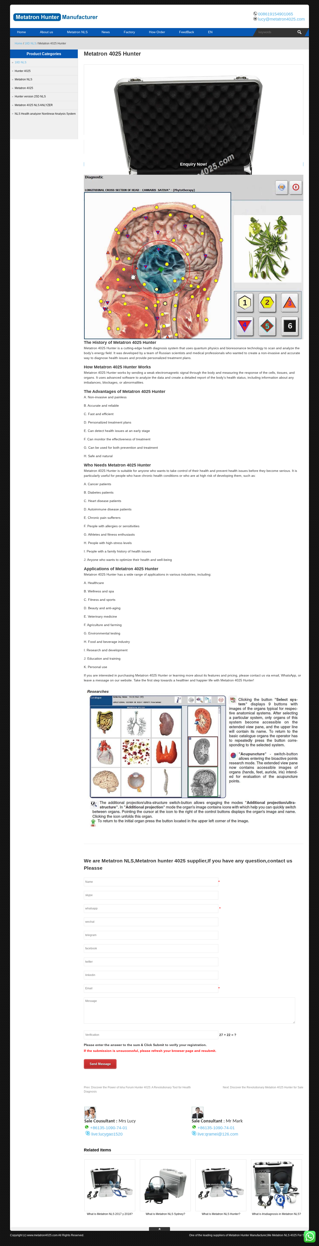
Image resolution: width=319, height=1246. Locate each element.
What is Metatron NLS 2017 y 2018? (110, 1214)
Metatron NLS (77, 32)
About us (46, 32)
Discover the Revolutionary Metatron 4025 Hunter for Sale (263, 1087)
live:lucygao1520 (107, 1134)
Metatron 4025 (24, 88)
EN (210, 32)
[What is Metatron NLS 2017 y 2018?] (110, 1209)
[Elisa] (90, 1117)
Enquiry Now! (193, 164)
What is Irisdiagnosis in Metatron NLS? (276, 1214)
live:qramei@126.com (218, 1134)
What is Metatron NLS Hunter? (221, 1214)
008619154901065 (275, 14)
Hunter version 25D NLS (30, 96)
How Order (157, 32)
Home (21, 32)
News (106, 32)
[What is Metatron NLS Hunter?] (221, 1209)
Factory (129, 32)
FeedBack (186, 32)
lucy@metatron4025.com (281, 19)
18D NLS (30, 43)
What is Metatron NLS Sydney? (165, 1214)
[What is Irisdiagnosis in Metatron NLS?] (276, 1209)
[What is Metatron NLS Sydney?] (165, 1209)
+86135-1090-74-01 (108, 1127)
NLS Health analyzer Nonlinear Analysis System (45, 113)
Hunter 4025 (23, 71)
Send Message (100, 1064)
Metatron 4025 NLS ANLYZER (34, 105)
